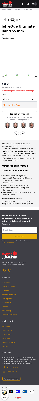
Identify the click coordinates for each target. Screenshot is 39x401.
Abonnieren (19, 236)
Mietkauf (5, 307)
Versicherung (6, 311)
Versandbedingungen (9, 295)
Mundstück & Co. (6, 9)
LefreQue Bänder (29, 9)
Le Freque (17, 9)
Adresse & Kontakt (8, 287)
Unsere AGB (6, 326)
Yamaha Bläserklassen (9, 315)
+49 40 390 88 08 (12, 367)
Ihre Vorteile (6, 291)
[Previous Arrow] (3, 76)
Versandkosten (17, 87)
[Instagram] (10, 270)
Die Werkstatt (6, 303)
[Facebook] (4, 270)
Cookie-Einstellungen (9, 342)
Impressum (6, 338)
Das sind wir (6, 283)
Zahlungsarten (7, 299)
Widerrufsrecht (7, 330)
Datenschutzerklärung (8, 242)
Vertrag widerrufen (11, 379)
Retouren (5, 346)
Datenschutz (6, 334)
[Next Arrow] (35, 76)
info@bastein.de (12, 371)
